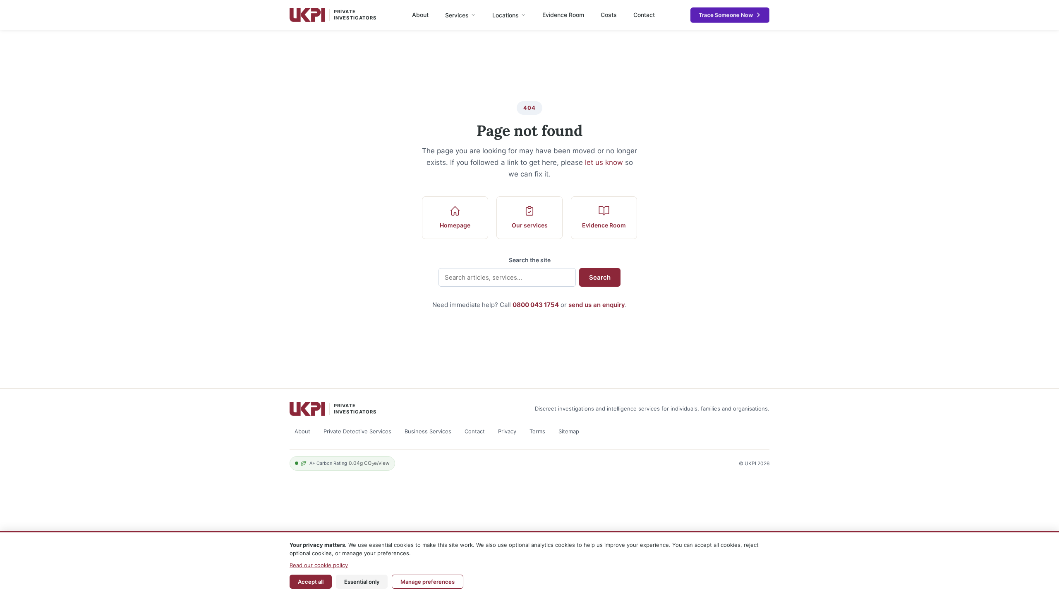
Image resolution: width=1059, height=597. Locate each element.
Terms (537, 431)
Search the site (530, 259)
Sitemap (568, 431)
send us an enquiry (596, 305)
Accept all (310, 581)
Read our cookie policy (319, 565)
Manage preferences (427, 581)
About (420, 14)
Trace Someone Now (726, 15)
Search (600, 277)
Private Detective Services (357, 431)
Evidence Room (563, 14)
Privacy (507, 431)
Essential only (361, 581)
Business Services (428, 431)
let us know (604, 162)
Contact (644, 14)
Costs (609, 14)
